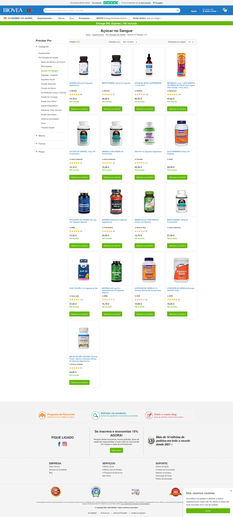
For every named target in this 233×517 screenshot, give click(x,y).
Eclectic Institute (77, 364)
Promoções (84, 18)
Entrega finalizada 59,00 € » (112, 18)
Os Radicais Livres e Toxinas (53, 92)
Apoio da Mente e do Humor (53, 62)
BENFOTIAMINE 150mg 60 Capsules (116, 83)
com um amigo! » (147, 18)
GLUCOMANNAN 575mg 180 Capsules (178, 152)
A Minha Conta (108, 466)
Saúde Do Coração (49, 97)
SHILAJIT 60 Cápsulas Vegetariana (148, 151)
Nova (71, 18)
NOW (171, 159)
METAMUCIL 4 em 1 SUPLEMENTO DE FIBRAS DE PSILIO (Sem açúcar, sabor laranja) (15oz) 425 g (181, 85)
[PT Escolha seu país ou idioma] (30, 10)
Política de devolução (164, 479)
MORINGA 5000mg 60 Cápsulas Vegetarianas (114, 221)
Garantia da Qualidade (58, 469)
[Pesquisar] (177, 10)
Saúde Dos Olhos (48, 101)
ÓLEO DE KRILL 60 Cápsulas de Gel (83, 288)
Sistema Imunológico (50, 118)
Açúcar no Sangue (49, 70)
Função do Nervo (48, 88)
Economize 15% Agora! (20, 18)
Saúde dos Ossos (48, 114)
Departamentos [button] (44, 18)
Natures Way (141, 227)
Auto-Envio (106, 475)
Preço (41, 151)
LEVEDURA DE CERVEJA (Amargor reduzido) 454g (181, 289)
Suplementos (98, 34)
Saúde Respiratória (49, 105)
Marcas (61, 18)
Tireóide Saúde (47, 127)
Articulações (46, 66)
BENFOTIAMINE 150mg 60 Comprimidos (177, 221)
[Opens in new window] (59, 444)
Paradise (140, 159)
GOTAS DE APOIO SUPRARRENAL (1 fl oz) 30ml (148, 84)
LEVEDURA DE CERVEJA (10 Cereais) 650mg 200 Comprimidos (148, 289)
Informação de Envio (164, 475)
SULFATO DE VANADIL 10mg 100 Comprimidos (82, 152)
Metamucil (172, 91)
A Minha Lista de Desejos (112, 469)
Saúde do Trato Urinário (51, 110)
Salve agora (116, 450)
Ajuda (194, 11)
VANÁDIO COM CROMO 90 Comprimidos (112, 152)
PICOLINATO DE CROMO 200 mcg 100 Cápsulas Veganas (82, 221)
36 (189, 42)
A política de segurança (138, 513)
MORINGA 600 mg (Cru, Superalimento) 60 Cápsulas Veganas (113, 290)
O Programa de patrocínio (112, 472)
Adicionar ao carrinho (79, 109)
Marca (41, 135)
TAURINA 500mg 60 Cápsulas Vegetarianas (80, 84)
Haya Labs (75, 296)
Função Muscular (48, 83)
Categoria (43, 46)
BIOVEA (74, 91)
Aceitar (208, 510)
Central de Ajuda (162, 466)
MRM (73, 227)
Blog (51, 472)
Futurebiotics (108, 227)
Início (88, 34)
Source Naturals (77, 159)
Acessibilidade (92, 513)
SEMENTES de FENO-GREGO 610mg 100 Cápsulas (146, 221)
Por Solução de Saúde (116, 34)
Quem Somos (54, 466)
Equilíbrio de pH (48, 79)
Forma (41, 143)
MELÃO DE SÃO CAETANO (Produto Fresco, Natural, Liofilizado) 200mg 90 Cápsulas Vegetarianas (83, 358)
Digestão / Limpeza (49, 75)
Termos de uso (105, 513)
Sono (43, 123)
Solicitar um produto (163, 472)
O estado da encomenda (165, 469)
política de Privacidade (120, 513)
